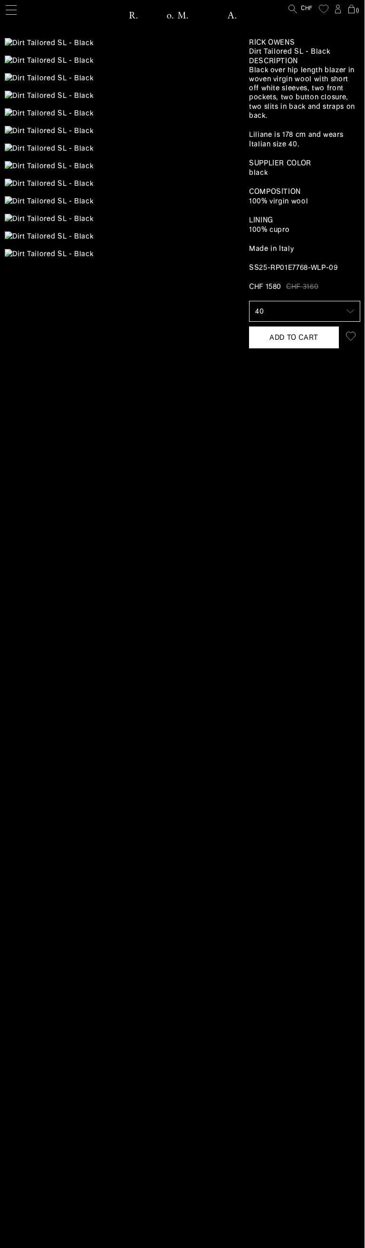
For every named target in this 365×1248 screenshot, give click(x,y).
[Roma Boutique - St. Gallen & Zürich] (182, 15)
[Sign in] (338, 9)
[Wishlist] (323, 9)
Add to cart (293, 337)
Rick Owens (272, 42)
